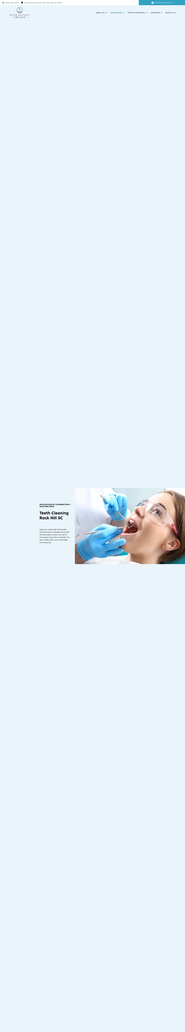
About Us (100, 13)
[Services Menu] (124, 12)
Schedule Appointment (164, 3)
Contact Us (170, 13)
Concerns (155, 13)
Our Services (116, 13)
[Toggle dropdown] (106, 12)
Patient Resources (136, 13)
